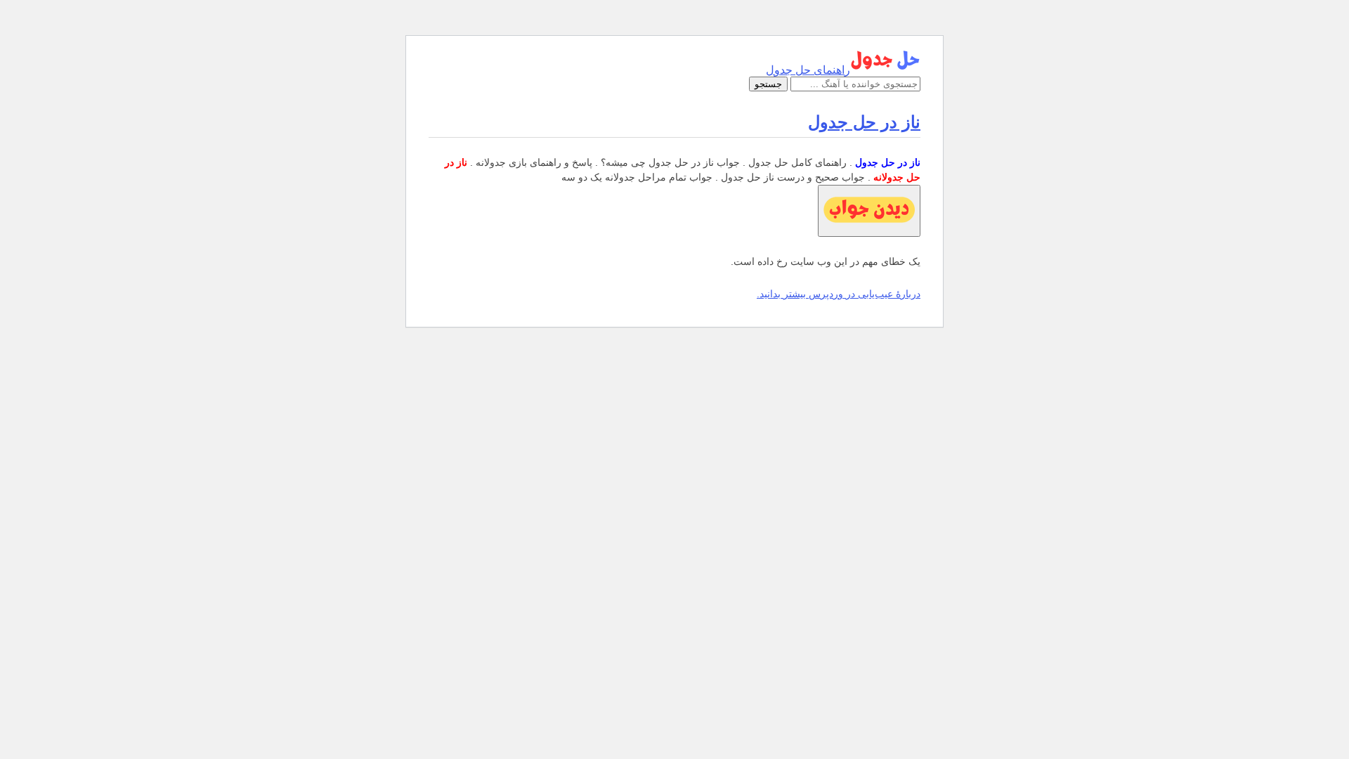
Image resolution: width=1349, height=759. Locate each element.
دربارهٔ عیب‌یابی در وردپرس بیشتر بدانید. (838, 293)
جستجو (768, 84)
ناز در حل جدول (864, 121)
